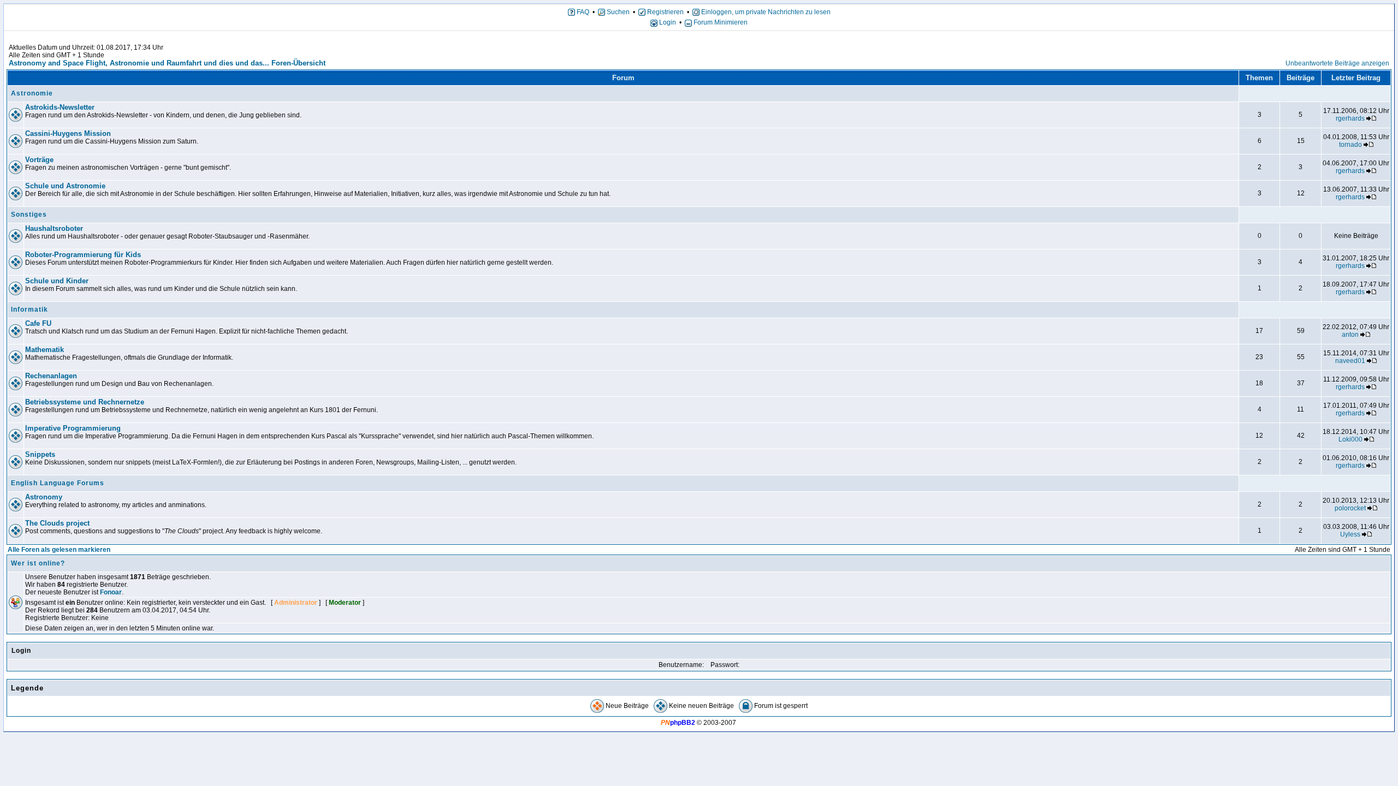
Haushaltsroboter (54, 228)
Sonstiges (29, 214)
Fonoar (111, 592)
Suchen (617, 12)
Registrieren (664, 12)
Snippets (40, 454)
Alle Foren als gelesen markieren (59, 549)
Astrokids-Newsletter (59, 107)
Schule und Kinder (56, 281)
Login (666, 22)
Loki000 (1350, 439)
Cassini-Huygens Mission (68, 133)
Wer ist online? (38, 563)
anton (1350, 334)
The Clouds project (57, 523)
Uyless (1350, 534)
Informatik (29, 309)
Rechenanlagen (51, 376)
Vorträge (39, 160)
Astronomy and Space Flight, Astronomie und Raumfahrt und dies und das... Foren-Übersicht (167, 63)
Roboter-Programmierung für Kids (83, 255)
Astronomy (43, 497)
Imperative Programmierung (73, 428)
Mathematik (44, 350)
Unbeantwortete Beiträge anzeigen (1337, 63)
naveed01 (1350, 361)
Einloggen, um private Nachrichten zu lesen (765, 12)
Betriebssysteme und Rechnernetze (84, 402)
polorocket (1350, 508)
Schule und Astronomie (65, 186)
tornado (1350, 144)
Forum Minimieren (720, 22)
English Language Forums (57, 483)
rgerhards (1350, 118)
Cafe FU (38, 323)
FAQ (582, 12)
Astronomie (32, 93)
